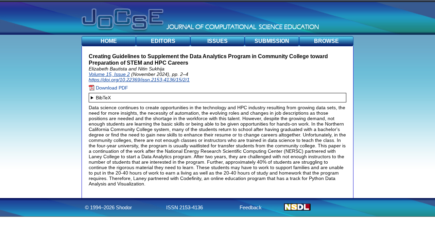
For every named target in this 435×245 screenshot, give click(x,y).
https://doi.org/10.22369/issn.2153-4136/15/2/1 (139, 79)
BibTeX (103, 97)
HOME (109, 41)
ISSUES (217, 41)
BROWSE (326, 41)
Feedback (251, 207)
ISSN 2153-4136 (184, 207)
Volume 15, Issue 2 (109, 74)
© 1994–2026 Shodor (108, 207)
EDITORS (163, 41)
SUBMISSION (272, 41)
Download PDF (111, 88)
